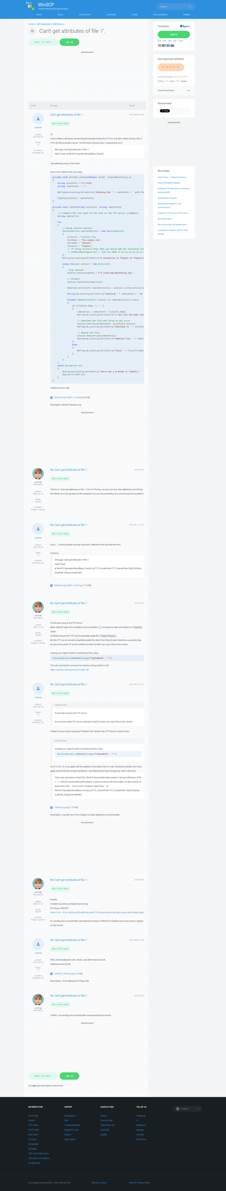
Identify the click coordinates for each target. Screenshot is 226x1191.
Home (39, 14)
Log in (69, 42)
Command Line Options (39, 1158)
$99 (175, 41)
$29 (164, 41)
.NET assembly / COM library (49, 24)
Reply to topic (43, 42)
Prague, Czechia (38, 509)
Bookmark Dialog (165, 219)
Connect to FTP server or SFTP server (173, 213)
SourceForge (106, 1120)
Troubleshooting (72, 1125)
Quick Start (33, 1115)
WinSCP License (98, 1182)
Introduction (85, 14)
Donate (174, 34)
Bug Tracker (70, 1139)
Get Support (69, 1115)
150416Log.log (61, 807)
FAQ (66, 1120)
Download (111, 14)
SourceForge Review (166, 90)
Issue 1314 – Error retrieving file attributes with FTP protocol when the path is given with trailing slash (97, 912)
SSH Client (33, 1134)
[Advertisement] (87, 75)
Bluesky (140, 1129)
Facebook (141, 1115)
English (185, 1108)
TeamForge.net (107, 1125)
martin (37, 482)
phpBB (103, 1134)
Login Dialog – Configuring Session (172, 177)
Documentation (160, 14)
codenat (38, 127)
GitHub (103, 1115)
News (60, 14)
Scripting (32, 1148)
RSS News (141, 1139)
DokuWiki (104, 1129)
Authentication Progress (167, 198)
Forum (186, 14)
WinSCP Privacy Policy (139, 1182)
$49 (169, 41)
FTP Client (33, 1125)
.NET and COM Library (38, 1153)
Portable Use (34, 1163)
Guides (31, 1120)
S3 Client (32, 1139)
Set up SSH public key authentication (172, 224)
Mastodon (141, 1125)
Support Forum (71, 1129)
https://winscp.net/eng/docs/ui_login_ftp (69, 669)
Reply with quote (60, 123)
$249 (181, 41)
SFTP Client (33, 1129)
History (67, 1134)
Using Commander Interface (169, 183)
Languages (33, 1144)
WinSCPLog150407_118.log (67, 397)
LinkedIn (141, 1134)
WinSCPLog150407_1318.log (68, 585)
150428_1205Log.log (64, 973)
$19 (159, 41)
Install (134, 14)
